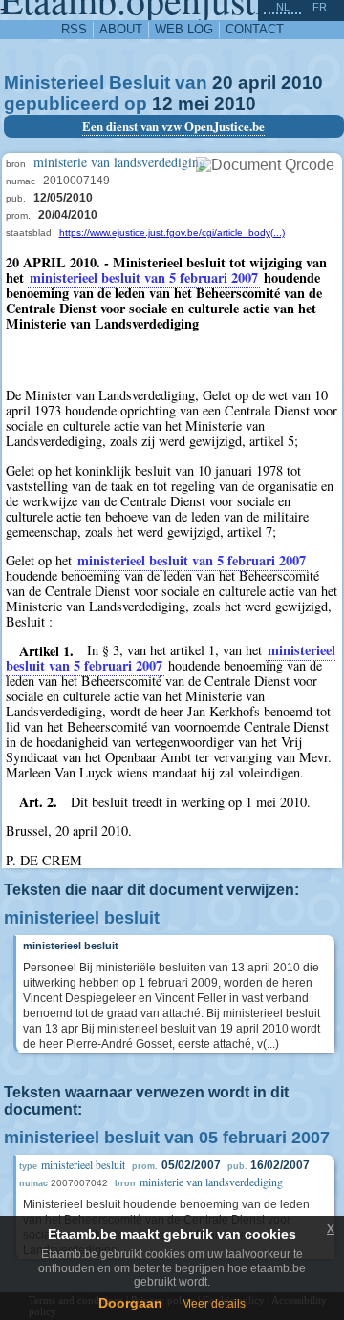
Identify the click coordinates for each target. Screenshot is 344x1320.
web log (184, 29)
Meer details (214, 1303)
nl (283, 6)
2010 (302, 83)
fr (319, 6)
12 (162, 104)
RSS (74, 29)
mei (193, 104)
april (257, 83)
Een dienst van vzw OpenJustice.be (173, 126)
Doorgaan (130, 1302)
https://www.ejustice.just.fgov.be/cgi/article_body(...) (172, 232)
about (120, 29)
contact (255, 29)
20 (222, 83)
